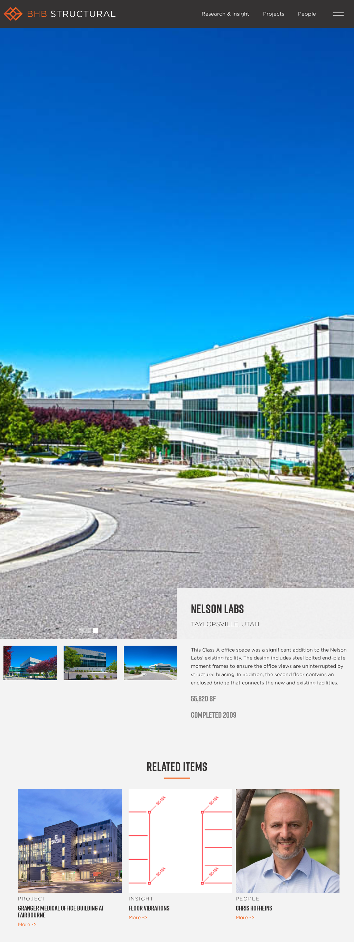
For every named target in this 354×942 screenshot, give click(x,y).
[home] (99, 14)
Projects (273, 13)
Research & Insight (225, 13)
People (307, 13)
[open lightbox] (30, 663)
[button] (338, 14)
